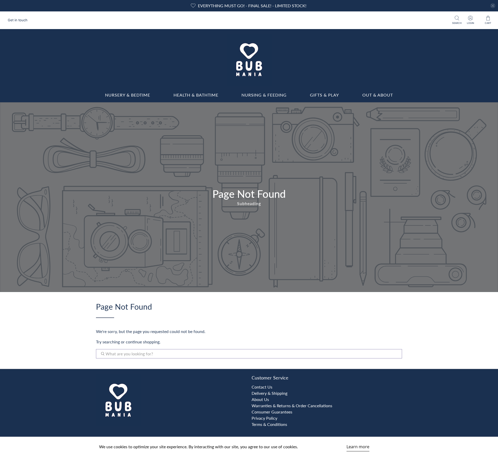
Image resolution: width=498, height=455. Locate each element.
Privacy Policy (264, 418)
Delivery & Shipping (269, 393)
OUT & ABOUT (377, 94)
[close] (492, 5)
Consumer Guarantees (272, 411)
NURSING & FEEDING (264, 94)
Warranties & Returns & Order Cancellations (292, 405)
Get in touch (17, 20)
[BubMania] (249, 60)
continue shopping (143, 341)
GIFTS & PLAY (324, 94)
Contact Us (262, 386)
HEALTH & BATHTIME (196, 94)
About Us (260, 399)
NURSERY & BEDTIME (127, 94)
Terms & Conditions (269, 424)
